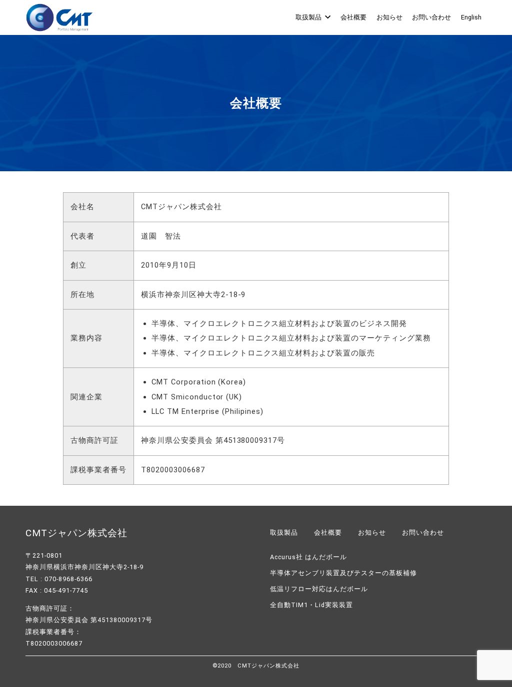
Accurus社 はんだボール (308, 557)
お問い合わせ (431, 17)
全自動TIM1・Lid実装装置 (311, 605)
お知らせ (389, 17)
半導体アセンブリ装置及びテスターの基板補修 (343, 573)
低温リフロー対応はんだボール (319, 589)
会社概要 (353, 17)
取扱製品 (309, 17)
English (471, 17)
